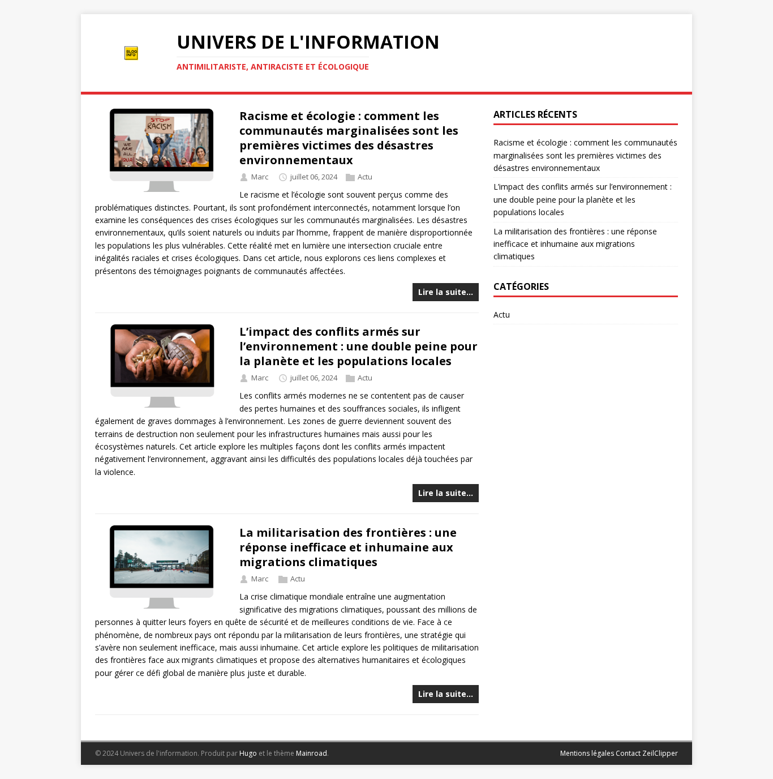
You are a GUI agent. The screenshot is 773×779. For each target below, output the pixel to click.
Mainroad (311, 753)
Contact (628, 753)
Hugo (248, 753)
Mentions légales (587, 753)
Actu (365, 177)
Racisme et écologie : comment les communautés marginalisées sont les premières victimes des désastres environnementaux (348, 138)
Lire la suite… (445, 291)
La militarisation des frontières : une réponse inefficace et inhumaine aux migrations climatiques (348, 547)
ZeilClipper (660, 753)
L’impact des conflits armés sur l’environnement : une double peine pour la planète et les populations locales (358, 346)
